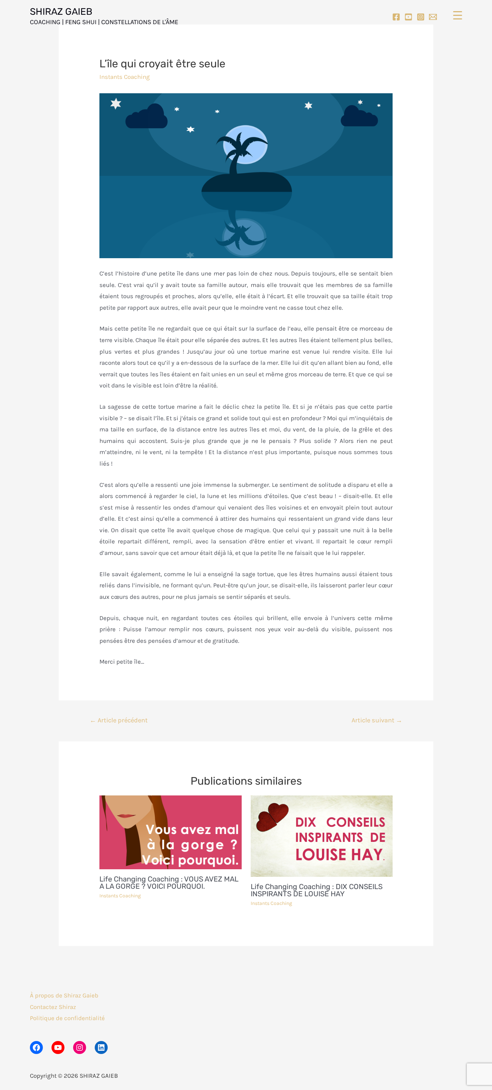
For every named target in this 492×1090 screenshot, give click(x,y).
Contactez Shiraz (53, 1006)
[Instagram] (421, 17)
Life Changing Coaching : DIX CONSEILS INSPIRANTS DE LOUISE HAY (317, 890)
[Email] (433, 17)
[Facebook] (396, 17)
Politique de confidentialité (67, 1018)
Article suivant (377, 720)
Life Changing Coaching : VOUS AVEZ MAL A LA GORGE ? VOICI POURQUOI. (168, 883)
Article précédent (119, 720)
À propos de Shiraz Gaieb (64, 995)
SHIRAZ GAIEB (61, 11)
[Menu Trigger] (458, 15)
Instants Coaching (124, 76)
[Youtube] (408, 17)
